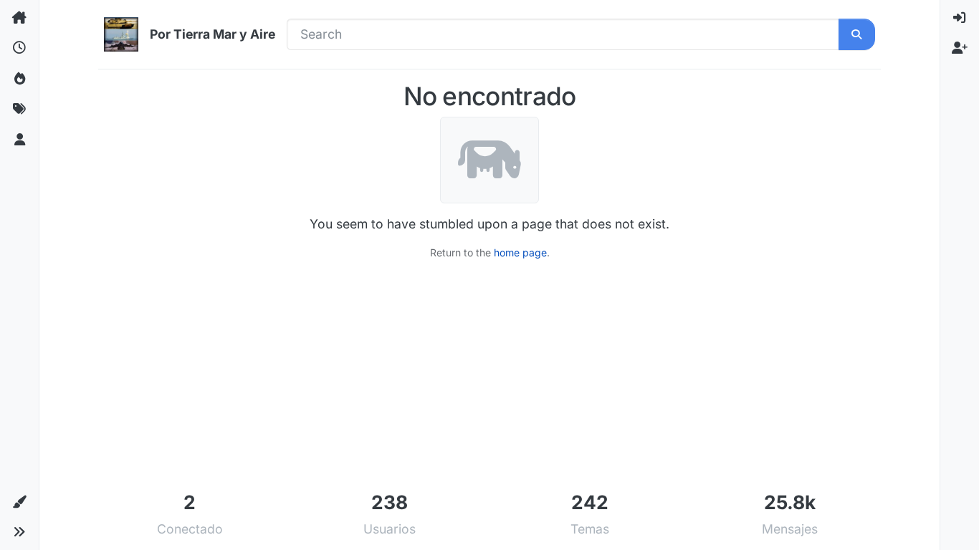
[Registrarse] (959, 48)
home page (520, 252)
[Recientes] (19, 48)
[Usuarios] (19, 139)
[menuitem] (959, 18)
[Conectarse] (959, 18)
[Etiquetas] (19, 109)
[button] (19, 502)
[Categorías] (19, 18)
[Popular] (19, 79)
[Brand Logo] (121, 34)
